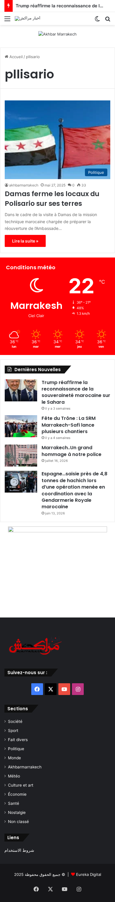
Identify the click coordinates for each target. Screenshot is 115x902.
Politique (16, 748)
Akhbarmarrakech (25, 767)
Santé (13, 803)
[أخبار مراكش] (27, 18)
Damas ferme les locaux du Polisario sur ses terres (52, 198)
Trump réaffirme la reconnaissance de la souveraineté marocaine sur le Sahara (76, 392)
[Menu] (7, 20)
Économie (17, 794)
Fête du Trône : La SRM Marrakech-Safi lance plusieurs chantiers (69, 425)
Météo (14, 776)
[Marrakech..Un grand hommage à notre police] (21, 456)
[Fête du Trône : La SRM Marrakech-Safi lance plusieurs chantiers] (21, 426)
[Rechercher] (108, 20)
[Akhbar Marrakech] (57, 33)
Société (15, 721)
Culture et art (20, 785)
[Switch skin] (97, 20)
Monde (14, 757)
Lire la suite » (25, 240)
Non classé (18, 821)
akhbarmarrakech (23, 185)
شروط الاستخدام (19, 850)
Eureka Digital (88, 874)
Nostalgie (17, 812)
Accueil (15, 56)
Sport (13, 730)
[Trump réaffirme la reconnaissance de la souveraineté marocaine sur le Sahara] (21, 390)
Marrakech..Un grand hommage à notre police (71, 450)
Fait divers (18, 739)
